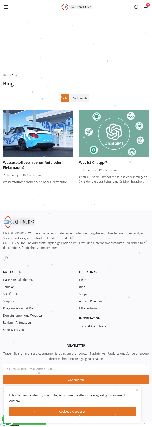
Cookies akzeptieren (72, 411)
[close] (137, 389)
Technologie (80, 98)
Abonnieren (76, 380)
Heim (6, 75)
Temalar (8, 287)
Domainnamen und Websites (23, 315)
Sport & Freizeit (13, 330)
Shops (83, 294)
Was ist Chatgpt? (93, 162)
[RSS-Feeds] (6, 257)
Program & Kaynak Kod (19, 308)
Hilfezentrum (88, 308)
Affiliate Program (90, 301)
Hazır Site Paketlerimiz (18, 280)
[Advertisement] (76, 28)
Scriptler (8, 301)
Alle (65, 98)
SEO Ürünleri (12, 294)
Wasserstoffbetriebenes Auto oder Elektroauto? (32, 165)
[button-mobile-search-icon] (136, 7)
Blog (82, 287)
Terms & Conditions (92, 326)
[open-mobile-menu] (6, 7)
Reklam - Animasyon (17, 322)
